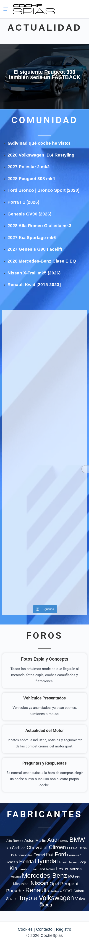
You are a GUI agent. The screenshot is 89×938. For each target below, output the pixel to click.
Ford (60, 854)
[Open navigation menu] (8, 9)
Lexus (62, 868)
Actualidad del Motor (44, 730)
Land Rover (46, 869)
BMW (77, 839)
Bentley (64, 841)
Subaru (79, 891)
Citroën (57, 847)
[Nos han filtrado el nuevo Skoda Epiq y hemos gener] (22, 567)
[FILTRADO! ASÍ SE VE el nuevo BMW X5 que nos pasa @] (66, 370)
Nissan (39, 883)
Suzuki (11, 899)
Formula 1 (74, 855)
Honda (26, 861)
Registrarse (81, 8)
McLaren (16, 876)
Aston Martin (35, 840)
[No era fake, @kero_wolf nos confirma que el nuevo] (66, 484)
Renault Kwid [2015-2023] (34, 284)
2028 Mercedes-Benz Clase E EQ (42, 261)
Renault (36, 890)
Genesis (11, 862)
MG (71, 876)
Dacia (83, 848)
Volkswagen (56, 897)
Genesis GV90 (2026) (29, 214)
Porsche (15, 890)
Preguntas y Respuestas (44, 763)
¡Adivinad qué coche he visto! (39, 143)
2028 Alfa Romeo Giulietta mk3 (39, 225)
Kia (13, 868)
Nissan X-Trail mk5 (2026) (34, 273)
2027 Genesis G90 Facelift (35, 249)
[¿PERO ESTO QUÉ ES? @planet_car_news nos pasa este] (22, 374)
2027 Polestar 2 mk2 (29, 166)
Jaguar (72, 862)
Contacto (44, 929)
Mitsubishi (21, 884)
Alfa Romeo (14, 840)
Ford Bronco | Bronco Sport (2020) (43, 190)
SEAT (67, 891)
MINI (77, 876)
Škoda (45, 904)
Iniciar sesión (73, 8)
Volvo (80, 898)
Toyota (28, 897)
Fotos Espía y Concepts (44, 659)
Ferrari (39, 855)
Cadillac (19, 848)
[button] (65, 9)
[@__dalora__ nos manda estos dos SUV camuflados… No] (22, 331)
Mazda (75, 868)
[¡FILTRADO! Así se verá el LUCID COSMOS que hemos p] (22, 426)
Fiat (50, 854)
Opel (54, 883)
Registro (63, 929)
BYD (8, 848)
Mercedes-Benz (44, 875)
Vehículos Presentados (44, 698)
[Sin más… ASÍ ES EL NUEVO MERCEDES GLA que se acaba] (66, 331)
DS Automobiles (21, 855)
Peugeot (69, 883)
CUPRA (72, 848)
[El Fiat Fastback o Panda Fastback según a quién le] (22, 500)
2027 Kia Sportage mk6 (32, 237)
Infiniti (63, 862)
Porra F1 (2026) (23, 202)
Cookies (25, 929)
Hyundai (46, 861)
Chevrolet (37, 847)
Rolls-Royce (55, 891)
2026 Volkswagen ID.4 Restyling (41, 155)
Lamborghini (27, 869)
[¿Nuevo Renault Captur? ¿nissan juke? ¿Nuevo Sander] (66, 432)
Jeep (82, 862)
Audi (53, 840)
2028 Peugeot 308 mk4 (31, 178)
